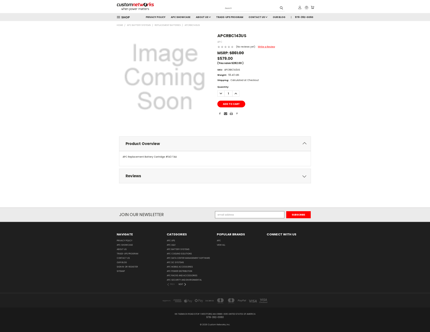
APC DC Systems (175, 262)
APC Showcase (180, 17)
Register (133, 266)
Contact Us (257, 17)
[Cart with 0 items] (312, 7)
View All (221, 244)
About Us (202, 17)
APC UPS (171, 240)
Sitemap (121, 271)
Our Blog (279, 17)
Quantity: (223, 87)
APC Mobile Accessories (180, 266)
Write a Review (266, 46)
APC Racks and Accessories (182, 275)
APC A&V (171, 244)
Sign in (120, 266)
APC (219, 240)
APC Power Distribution (179, 271)
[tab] (215, 143)
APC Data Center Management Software (188, 258)
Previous (421, 321)
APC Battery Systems (178, 249)
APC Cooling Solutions (179, 253)
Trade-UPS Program (229, 17)
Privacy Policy (155, 17)
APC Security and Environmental (184, 279)
